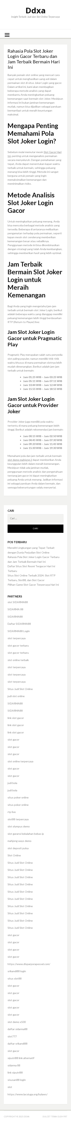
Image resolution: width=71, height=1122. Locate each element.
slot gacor (13, 739)
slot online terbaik (18, 660)
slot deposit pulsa (18, 848)
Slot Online (14, 855)
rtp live (12, 811)
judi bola (12, 783)
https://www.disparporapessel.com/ (29, 964)
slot (10, 1087)
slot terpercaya (17, 638)
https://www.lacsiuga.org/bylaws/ (28, 1094)
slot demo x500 (17, 1021)
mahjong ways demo (19, 840)
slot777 (12, 1036)
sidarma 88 (14, 1065)
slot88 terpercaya (18, 819)
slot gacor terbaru (18, 645)
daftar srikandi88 (17, 1043)
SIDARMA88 (15, 616)
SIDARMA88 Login (19, 631)
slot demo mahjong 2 (20, 459)
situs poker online (18, 797)
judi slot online (16, 696)
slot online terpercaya (20, 761)
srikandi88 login (17, 971)
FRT (65, 1116)
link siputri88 (15, 1072)
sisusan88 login (17, 1079)
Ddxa (35, 10)
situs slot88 (15, 978)
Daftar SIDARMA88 (19, 623)
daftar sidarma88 (17, 1029)
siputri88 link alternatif (21, 1058)
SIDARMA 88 (15, 609)
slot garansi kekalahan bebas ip (26, 833)
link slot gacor (16, 717)
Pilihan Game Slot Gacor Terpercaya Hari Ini (33, 584)
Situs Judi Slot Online (20, 689)
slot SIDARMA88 (18, 602)
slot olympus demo (19, 826)
